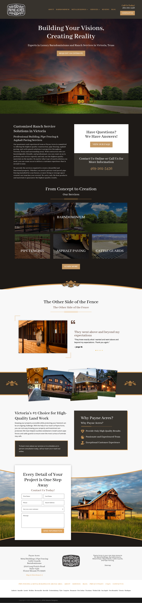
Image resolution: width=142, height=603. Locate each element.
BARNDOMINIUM (62, 10)
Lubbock (13, 590)
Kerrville (45, 590)
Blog (113, 10)
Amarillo (20, 590)
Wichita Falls (96, 590)
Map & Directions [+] (34, 575)
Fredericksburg (53, 590)
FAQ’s (108, 584)
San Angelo (104, 590)
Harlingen (128, 590)
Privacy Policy (96, 584)
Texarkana (88, 590)
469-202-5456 (101, 168)
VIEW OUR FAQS (101, 144)
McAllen (31, 590)
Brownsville (38, 590)
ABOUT (51, 10)
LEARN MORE (71, 266)
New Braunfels (113, 590)
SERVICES (94, 10)
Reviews (105, 10)
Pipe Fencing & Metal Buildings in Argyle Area (40, 584)
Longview (66, 590)
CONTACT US (127, 13)
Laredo (26, 590)
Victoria (121, 590)
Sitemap (108, 565)
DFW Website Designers (50, 600)
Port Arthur (80, 590)
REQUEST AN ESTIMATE (71, 53)
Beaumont (73, 590)
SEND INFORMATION (52, 530)
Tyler (60, 590)
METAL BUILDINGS (78, 10)
